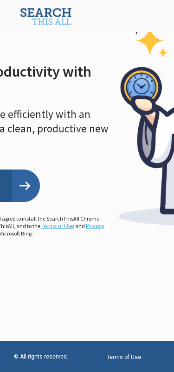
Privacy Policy (124, 326)
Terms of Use (57, 226)
